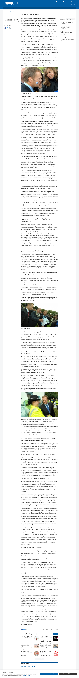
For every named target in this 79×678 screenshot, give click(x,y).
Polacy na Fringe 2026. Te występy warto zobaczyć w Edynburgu (66, 27)
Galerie (38, 7)
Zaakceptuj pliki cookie (49, 673)
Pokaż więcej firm (40, 658)
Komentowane (70, 19)
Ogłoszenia (14, 7)
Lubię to (51, 629)
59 (68, 23)
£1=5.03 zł (71, 7)
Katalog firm (21, 7)
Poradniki (33, 7)
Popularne (62, 19)
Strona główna (7, 7)
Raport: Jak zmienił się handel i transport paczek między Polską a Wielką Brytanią (67, 36)
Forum (27, 7)
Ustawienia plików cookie (68, 673)
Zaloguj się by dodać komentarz (28, 666)
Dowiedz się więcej (26, 675)
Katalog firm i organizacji (29, 634)
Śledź (57, 629)
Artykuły (11, 11)
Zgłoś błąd (46, 629)
